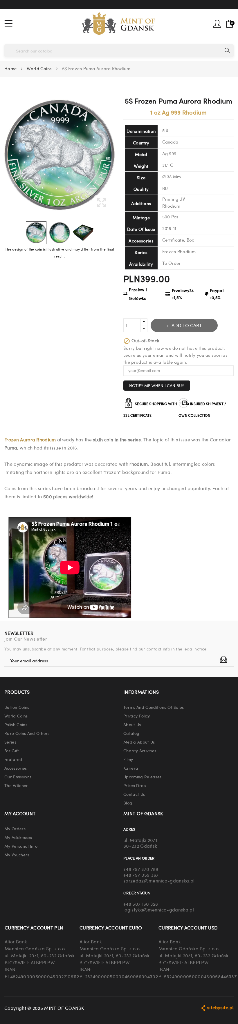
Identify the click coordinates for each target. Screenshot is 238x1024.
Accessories (15, 768)
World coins (16, 716)
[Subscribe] (223, 659)
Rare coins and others (27, 733)
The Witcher (16, 785)
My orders (15, 828)
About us (132, 724)
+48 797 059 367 (141, 874)
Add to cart (187, 325)
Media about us (139, 742)
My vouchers (16, 855)
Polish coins (15, 724)
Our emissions (17, 777)
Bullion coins (16, 707)
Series (10, 742)
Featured (13, 759)
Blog (127, 803)
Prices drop (134, 785)
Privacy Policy (136, 716)
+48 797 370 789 (140, 869)
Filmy (128, 759)
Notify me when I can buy (156, 385)
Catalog (131, 733)
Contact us (134, 794)
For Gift (11, 750)
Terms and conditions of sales (153, 707)
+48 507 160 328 (140, 903)
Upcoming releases (142, 777)
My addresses (18, 837)
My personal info (20, 846)
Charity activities (139, 750)
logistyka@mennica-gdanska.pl (158, 909)
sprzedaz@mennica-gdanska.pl (159, 880)
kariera (130, 768)
